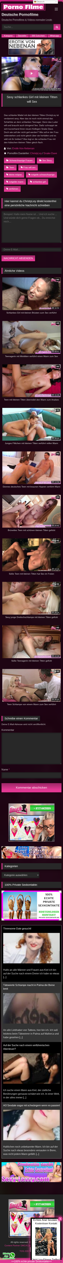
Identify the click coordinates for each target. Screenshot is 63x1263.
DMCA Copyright (29, 1245)
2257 (27, 1251)
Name (6, 769)
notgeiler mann (16, 181)
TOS (22, 1251)
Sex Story (47, 160)
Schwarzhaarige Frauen (21, 160)
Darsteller (22, 36)
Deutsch (40, 2)
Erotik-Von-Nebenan (23, 148)
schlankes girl (39, 181)
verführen (13, 189)
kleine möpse (15, 174)
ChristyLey (36, 153)
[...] (20, 981)
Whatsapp (54, 36)
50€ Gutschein (38, 36)
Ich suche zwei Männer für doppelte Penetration (29, 1105)
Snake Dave (50, 153)
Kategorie (8, 36)
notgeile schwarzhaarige (43, 174)
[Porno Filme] (26, 7)
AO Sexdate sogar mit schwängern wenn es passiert (31, 1049)
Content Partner (13, 1245)
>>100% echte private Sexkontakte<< (31, 1261)
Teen (11, 167)
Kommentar (8, 730)
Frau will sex (29, 167)
